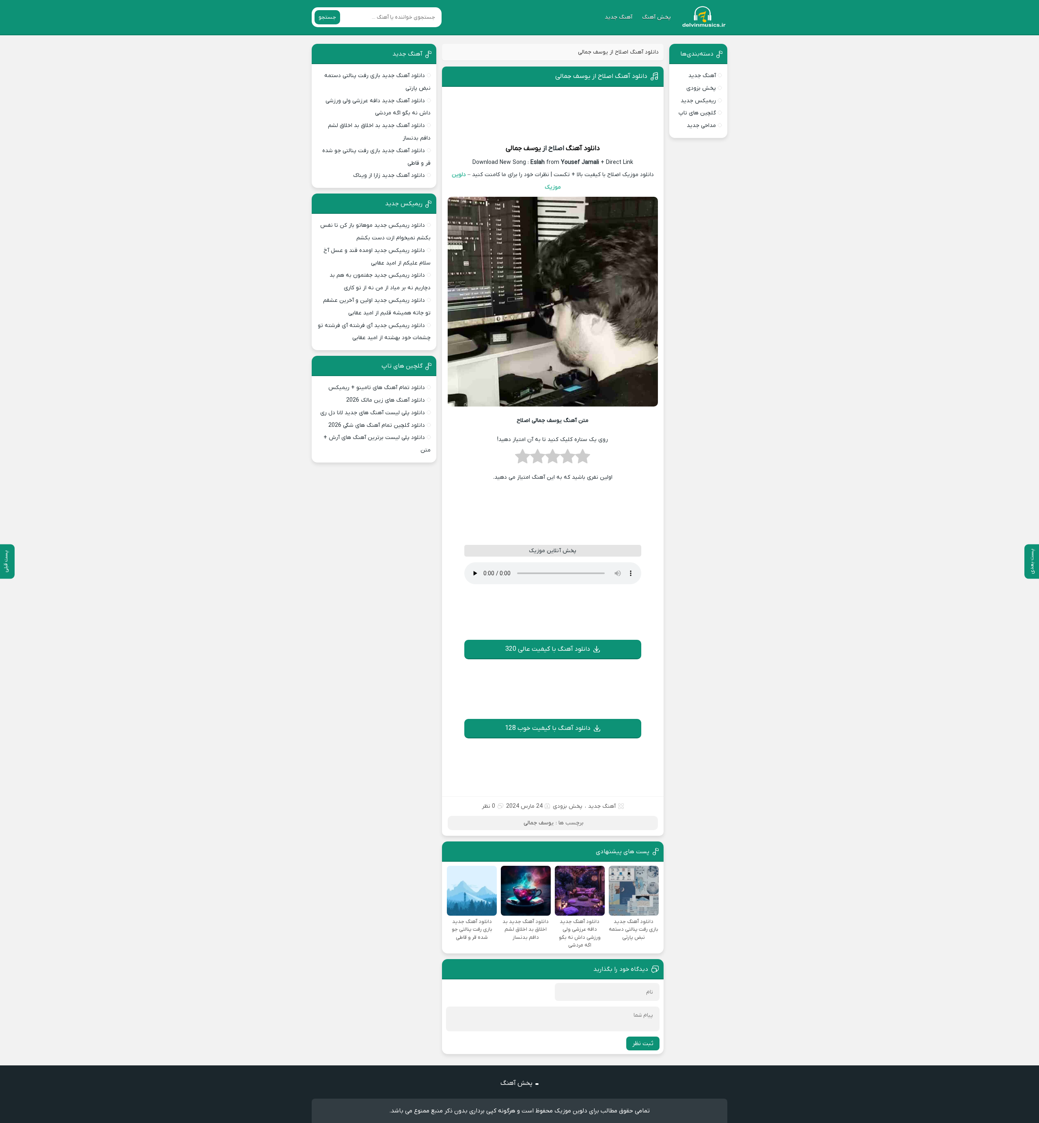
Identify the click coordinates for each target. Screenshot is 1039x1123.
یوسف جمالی (523, 148)
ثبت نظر (642, 1043)
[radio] (582, 459)
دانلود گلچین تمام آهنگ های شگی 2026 (376, 425)
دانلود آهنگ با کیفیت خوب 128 (548, 728)
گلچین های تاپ (697, 113)
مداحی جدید (701, 125)
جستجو (327, 17)
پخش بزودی (567, 806)
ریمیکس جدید (698, 101)
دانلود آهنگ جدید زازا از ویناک (389, 175)
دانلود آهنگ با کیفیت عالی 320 (547, 649)
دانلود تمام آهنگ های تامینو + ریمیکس (376, 388)
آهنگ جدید (618, 17)
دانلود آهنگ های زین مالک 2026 (385, 400)
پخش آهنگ (656, 17)
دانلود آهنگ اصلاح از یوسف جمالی (601, 76)
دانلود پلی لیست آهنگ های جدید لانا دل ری (372, 413)
